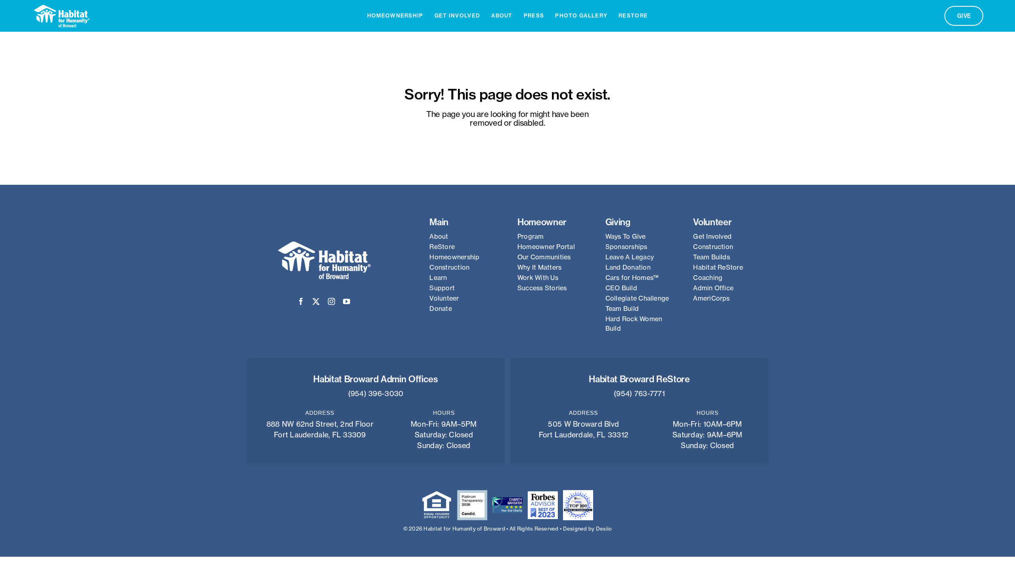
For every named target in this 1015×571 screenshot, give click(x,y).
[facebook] (300, 301)
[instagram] (331, 301)
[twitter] (316, 301)
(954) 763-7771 (639, 393)
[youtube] (346, 301)
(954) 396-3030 (376, 393)
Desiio (604, 528)
